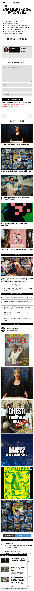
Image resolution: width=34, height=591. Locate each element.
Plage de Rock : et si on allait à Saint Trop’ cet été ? (17, 249)
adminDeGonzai (14, 6)
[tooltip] (8, 39)
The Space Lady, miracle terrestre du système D (15, 144)
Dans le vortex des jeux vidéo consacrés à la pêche (16, 171)
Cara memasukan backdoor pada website (17, 27)
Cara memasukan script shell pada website (17, 25)
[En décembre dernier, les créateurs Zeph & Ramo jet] (17, 516)
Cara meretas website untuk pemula (15, 31)
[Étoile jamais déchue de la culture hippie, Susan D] (17, 383)
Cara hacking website (11, 21)
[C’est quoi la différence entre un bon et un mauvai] (17, 450)
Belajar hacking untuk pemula (13, 33)
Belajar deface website (11, 23)
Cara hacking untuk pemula (13, 29)
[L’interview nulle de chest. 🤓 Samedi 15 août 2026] (17, 416)
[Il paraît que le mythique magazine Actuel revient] (17, 350)
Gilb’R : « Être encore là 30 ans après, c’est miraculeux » (14, 224)
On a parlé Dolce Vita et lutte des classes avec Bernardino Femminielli (15, 198)
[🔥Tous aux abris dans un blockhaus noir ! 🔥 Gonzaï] (17, 483)
